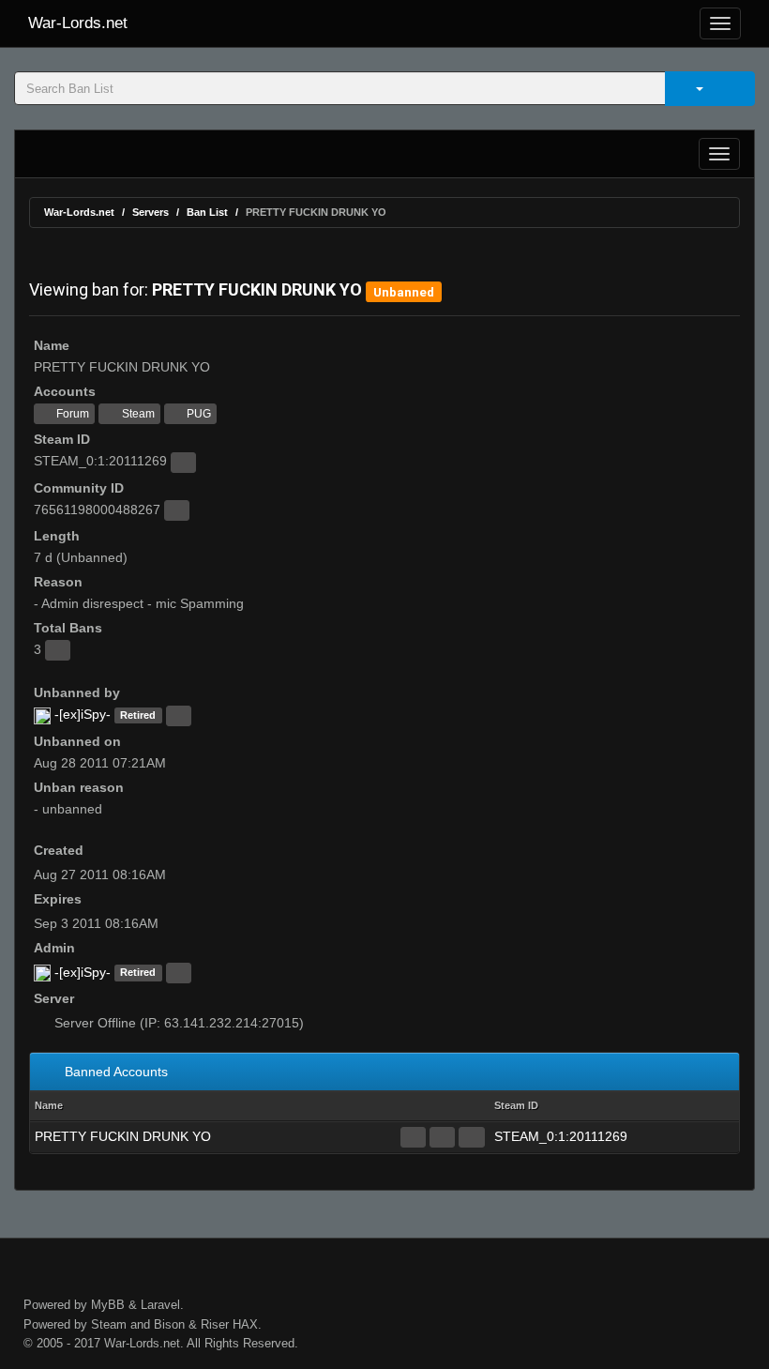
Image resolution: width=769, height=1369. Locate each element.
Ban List (207, 212)
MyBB (108, 1305)
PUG (197, 413)
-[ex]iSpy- (82, 714)
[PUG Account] (471, 1137)
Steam (137, 413)
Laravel (160, 1305)
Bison (169, 1324)
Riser (215, 1324)
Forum (71, 413)
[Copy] (183, 462)
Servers (150, 212)
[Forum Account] (413, 1137)
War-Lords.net (78, 23)
